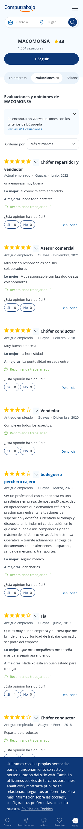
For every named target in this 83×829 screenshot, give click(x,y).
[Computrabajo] (20, 8)
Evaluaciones (47, 78)
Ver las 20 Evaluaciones (25, 129)
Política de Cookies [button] (37, 808)
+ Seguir (42, 58)
